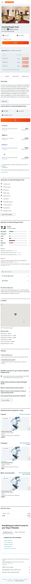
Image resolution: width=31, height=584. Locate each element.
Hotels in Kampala (8, 546)
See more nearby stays (25, 414)
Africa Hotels (15, 579)
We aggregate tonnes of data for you (11, 569)
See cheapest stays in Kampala (25, 443)
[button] (2, 2)
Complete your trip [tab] (7, 532)
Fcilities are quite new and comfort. (11, 252)
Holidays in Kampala (8, 544)
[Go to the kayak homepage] (9, 2)
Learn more (4, 167)
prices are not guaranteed (7, 563)
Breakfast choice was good (9, 250)
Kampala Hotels (10, 580)
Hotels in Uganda (23, 579)
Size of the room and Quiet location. (11, 254)
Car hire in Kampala (8, 542)
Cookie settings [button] (4, 172)
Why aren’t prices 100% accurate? (10, 572)
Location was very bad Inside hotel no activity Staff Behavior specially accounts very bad (14, 261)
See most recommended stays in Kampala (24, 473)
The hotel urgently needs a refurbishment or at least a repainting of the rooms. (15, 264)
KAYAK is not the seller (7, 567)
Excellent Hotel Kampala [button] (7, 462)
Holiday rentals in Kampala (10, 548)
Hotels (10, 579)
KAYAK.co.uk (4, 579)
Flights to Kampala (8, 540)
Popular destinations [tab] (20, 532)
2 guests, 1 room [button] (7, 39)
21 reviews (15, 29)
